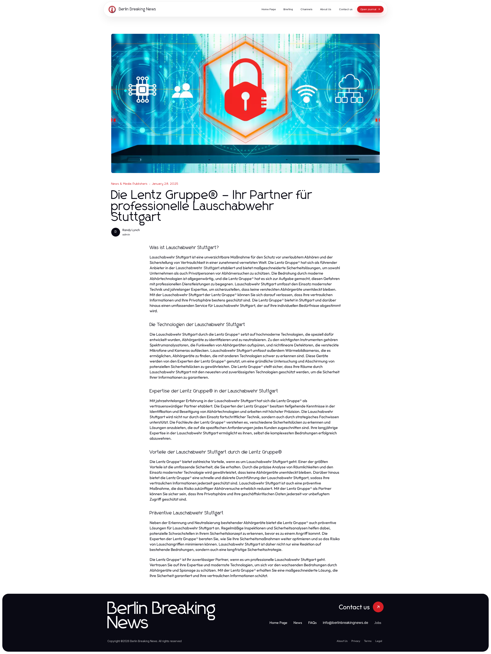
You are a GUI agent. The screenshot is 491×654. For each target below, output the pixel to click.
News (297, 622)
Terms (368, 641)
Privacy (355, 641)
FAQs (312, 622)
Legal (378, 641)
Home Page (278, 622)
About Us (342, 641)
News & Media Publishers (129, 183)
